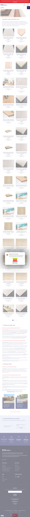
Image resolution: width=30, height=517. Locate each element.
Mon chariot (28, 5)
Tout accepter (15, 258)
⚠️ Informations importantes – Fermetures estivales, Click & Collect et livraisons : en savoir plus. (15, 1)
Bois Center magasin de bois (4, 4)
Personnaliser (15, 261)
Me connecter (24, 5)
